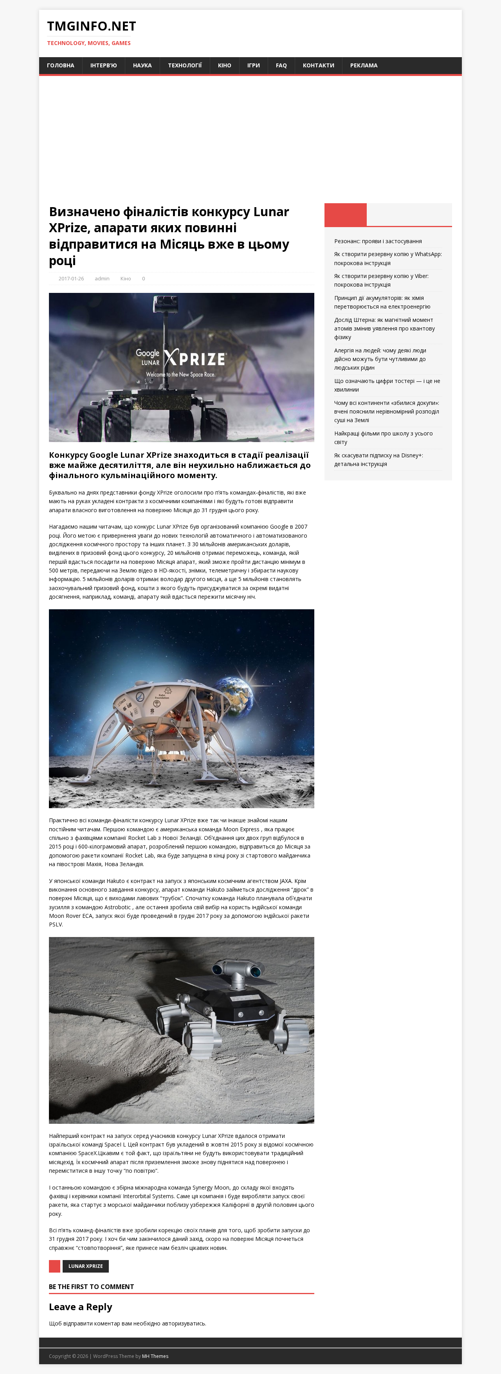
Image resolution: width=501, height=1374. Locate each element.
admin (102, 278)
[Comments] (430, 214)
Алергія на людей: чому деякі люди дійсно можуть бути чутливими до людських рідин (380, 359)
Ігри (253, 65)
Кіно (224, 65)
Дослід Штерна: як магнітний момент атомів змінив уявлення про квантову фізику (384, 328)
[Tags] (388, 214)
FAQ (281, 65)
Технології (185, 65)
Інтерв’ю (103, 65)
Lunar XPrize (85, 1266)
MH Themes (155, 1356)
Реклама (364, 65)
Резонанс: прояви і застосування (378, 241)
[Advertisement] (250, 144)
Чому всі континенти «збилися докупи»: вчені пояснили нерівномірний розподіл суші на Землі (386, 411)
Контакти (318, 65)
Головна (60, 65)
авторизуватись (183, 1323)
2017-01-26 (71, 278)
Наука (142, 65)
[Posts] (345, 214)
